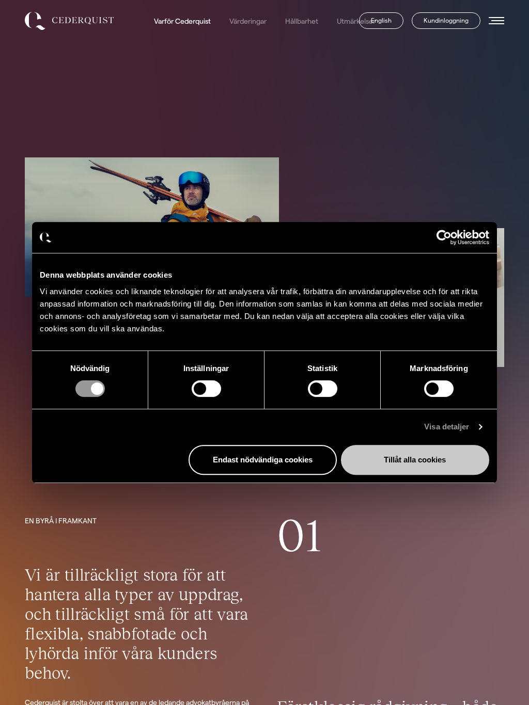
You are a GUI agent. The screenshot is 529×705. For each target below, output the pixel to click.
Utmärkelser (356, 21)
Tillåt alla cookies (415, 459)
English (381, 20)
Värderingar (248, 21)
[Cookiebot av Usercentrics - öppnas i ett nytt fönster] (444, 237)
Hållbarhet (301, 21)
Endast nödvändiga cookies (263, 459)
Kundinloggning (446, 20)
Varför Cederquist (182, 21)
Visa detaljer (446, 426)
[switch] (206, 388)
